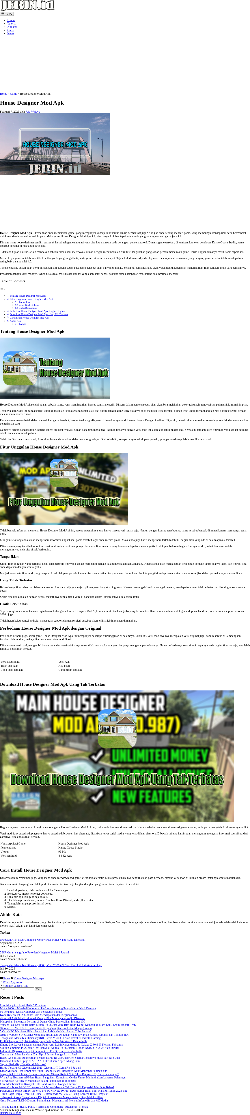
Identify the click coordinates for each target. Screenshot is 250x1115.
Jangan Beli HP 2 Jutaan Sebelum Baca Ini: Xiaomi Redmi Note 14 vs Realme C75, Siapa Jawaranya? (59, 1074)
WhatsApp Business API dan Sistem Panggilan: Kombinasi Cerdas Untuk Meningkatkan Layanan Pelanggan (63, 1077)
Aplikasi (12, 26)
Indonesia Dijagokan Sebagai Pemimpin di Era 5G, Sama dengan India (41, 1051)
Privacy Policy (26, 1106)
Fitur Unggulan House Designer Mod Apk (31, 299)
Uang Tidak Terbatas (29, 305)
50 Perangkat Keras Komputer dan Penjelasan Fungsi (31, 1011)
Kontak (83, 1106)
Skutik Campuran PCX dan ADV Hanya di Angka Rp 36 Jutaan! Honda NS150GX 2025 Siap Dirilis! (59, 1047)
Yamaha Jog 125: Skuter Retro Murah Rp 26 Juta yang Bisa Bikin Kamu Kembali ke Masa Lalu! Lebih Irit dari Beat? (68, 1024)
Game (10, 30)
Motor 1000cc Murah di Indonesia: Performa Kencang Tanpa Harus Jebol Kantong (48, 1008)
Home (3, 93)
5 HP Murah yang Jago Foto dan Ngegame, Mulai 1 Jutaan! (34, 952)
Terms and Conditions (50, 1106)
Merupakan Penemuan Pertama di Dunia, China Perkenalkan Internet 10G (43, 1021)
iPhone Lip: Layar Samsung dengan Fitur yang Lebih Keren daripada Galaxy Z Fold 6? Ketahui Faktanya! (62, 1044)
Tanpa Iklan (25, 302)
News (10, 33)
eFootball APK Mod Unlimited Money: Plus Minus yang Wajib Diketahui (42, 939)
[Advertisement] (59, 63)
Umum (11, 20)
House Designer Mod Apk (29, 978)
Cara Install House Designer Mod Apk (29, 317)
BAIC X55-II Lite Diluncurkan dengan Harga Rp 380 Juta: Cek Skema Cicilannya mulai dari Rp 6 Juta (60, 1057)
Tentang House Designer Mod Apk (28, 295)
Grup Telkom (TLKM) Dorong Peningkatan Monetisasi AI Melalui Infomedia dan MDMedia (54, 1100)
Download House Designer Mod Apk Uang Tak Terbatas (39, 314)
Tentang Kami (8, 1106)
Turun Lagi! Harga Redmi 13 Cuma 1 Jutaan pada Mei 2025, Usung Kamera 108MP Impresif (54, 1093)
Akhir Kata (15, 320)
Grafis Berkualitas (28, 307)
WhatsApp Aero (12, 982)
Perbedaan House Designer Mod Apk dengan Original (37, 311)
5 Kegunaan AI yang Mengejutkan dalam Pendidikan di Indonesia (38, 1080)
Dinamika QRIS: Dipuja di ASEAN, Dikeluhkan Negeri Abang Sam (40, 1061)
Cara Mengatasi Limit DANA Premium (23, 1005)
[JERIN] (27, 10)
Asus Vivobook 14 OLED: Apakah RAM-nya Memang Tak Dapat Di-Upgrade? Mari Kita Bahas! (57, 1087)
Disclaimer (71, 1106)
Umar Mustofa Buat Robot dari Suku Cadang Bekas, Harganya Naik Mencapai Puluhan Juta (53, 1070)
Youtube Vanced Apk (15, 985)
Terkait (22, 324)
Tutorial (11, 23)
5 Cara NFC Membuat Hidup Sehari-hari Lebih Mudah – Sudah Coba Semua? (45, 1031)
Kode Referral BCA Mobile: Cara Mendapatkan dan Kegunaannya (38, 1014)
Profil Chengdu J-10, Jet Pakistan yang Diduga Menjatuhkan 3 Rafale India (43, 1041)
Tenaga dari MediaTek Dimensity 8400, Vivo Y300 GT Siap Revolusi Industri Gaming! (51, 965)
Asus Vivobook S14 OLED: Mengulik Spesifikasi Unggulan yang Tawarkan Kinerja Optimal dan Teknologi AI (64, 1034)
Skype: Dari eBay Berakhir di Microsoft (23, 1064)
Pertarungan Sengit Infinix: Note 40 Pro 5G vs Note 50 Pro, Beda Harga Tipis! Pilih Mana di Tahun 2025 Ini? (63, 1090)
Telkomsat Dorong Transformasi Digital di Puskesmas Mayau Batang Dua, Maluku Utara (51, 1097)
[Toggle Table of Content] (2, 289)
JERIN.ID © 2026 (10, 1113)
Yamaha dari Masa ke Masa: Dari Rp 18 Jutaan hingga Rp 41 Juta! (38, 1054)
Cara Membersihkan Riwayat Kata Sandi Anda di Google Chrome (38, 1084)
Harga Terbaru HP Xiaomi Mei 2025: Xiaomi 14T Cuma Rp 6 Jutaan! (40, 1067)
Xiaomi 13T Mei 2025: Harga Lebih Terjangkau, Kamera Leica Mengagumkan (46, 1028)
